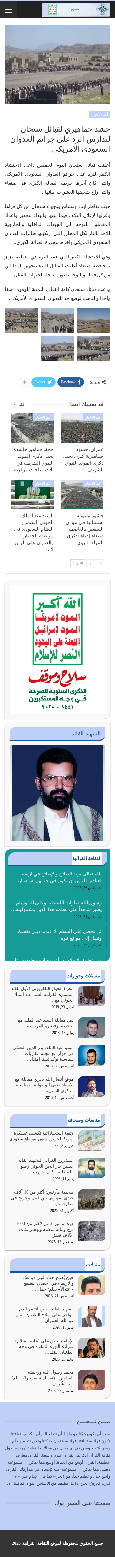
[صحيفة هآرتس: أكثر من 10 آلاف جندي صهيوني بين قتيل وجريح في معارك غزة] (91, 1199)
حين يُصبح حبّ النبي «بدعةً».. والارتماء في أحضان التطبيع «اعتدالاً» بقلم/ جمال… (47, 1283)
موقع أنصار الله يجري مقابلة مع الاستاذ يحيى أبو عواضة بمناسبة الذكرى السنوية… (44, 1085)
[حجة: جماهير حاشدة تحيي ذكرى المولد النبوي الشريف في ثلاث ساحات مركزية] (33, 428)
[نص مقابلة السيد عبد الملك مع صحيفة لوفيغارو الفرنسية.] (91, 1027)
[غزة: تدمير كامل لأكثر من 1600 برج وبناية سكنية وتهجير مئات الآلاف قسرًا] (91, 1231)
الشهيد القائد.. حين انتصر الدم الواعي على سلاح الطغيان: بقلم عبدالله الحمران (45, 1315)
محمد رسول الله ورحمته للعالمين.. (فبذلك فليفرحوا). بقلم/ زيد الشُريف (43, 1378)
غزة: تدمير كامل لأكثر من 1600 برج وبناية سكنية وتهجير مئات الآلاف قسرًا (45, 1229)
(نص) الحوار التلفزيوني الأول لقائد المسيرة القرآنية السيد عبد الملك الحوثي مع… (42, 994)
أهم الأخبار (100, 114)
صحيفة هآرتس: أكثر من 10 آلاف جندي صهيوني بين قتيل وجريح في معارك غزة (42, 1198)
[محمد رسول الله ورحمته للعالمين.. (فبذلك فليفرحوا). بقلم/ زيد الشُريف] (91, 1380)
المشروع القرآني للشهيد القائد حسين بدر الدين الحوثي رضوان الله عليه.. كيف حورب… (45, 1166)
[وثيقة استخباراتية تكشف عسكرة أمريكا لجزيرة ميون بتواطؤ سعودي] (91, 1140)
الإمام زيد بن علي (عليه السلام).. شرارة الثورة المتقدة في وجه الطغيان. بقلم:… (43, 1346)
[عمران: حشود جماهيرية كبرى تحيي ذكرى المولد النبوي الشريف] (82, 428)
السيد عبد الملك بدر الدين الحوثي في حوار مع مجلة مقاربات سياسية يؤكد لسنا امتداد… (43, 1053)
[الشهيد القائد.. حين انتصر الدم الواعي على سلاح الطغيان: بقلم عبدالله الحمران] (91, 1316)
